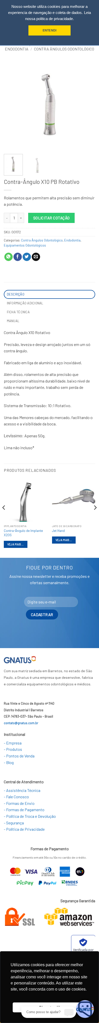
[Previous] (11, 104)
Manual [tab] (13, 321)
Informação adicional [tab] (25, 303)
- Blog (9, 762)
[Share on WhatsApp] (8, 257)
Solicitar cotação (51, 217)
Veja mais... (15, 544)
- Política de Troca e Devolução (30, 816)
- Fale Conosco (16, 796)
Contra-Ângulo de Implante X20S (23, 532)
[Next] (87, 104)
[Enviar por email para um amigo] (36, 257)
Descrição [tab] (15, 294)
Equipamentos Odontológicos (25, 245)
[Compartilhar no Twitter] (27, 257)
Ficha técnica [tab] (18, 312)
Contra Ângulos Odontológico (64, 48)
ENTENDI (49, 30)
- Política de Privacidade (24, 829)
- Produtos (13, 749)
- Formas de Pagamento (24, 809)
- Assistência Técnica (22, 790)
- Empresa (13, 742)
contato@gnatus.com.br (21, 723)
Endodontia (16, 48)
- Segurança (14, 822)
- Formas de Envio (19, 803)
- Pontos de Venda (19, 755)
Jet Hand (58, 530)
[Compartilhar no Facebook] (17, 257)
